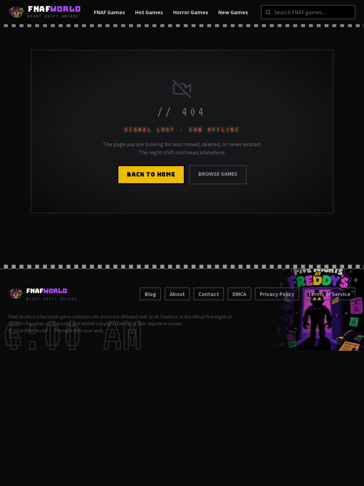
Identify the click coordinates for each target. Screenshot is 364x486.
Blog (150, 293)
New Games (233, 12)
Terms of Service (329, 293)
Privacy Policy (277, 293)
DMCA (239, 293)
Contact (208, 293)
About (177, 293)
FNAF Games (109, 12)
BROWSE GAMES (217, 173)
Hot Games (149, 12)
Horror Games (190, 12)
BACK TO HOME (151, 174)
